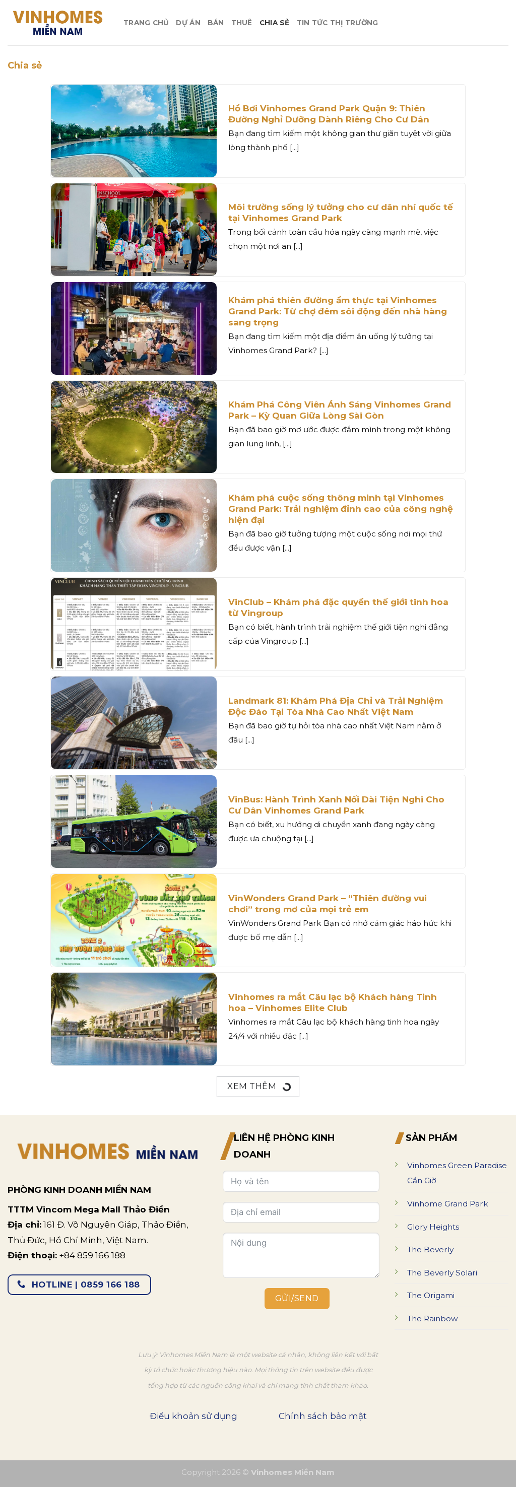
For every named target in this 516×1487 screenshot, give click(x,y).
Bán (216, 23)
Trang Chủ (146, 23)
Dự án (188, 23)
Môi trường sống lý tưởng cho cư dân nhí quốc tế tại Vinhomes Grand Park (340, 212)
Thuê (241, 23)
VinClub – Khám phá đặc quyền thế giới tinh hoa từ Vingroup (338, 607)
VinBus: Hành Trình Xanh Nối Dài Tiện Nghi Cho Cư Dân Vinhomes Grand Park (336, 805)
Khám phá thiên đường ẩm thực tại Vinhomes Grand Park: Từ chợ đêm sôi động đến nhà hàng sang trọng (337, 311)
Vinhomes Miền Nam (293, 1472)
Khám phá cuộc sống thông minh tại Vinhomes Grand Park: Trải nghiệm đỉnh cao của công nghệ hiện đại (340, 509)
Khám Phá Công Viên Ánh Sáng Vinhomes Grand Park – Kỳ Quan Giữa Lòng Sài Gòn (339, 410)
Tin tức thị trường (337, 23)
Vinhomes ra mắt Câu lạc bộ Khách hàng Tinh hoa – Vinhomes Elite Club (332, 1002)
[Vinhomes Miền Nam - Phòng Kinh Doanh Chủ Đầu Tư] (58, 22)
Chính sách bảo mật (323, 1416)
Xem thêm (252, 1086)
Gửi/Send (297, 1298)
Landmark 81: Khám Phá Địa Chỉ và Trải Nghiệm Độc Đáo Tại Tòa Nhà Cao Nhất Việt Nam (335, 706)
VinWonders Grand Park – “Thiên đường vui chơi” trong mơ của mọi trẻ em (327, 903)
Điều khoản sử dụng (193, 1416)
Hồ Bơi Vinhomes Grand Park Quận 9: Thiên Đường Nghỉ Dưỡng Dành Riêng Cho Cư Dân (328, 113)
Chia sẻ (275, 23)
